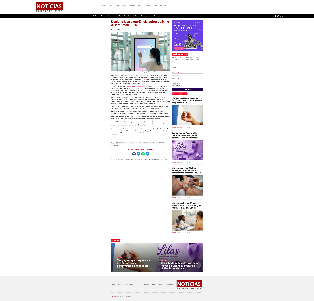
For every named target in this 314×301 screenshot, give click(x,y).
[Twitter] (278, 16)
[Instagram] (280, 16)
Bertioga (103, 5)
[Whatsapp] (282, 16)
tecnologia (115, 145)
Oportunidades (154, 16)
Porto (102, 16)
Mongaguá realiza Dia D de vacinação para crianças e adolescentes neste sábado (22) (186, 170)
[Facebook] (275, 16)
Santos (155, 5)
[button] (134, 154)
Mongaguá (132, 5)
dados (143, 79)
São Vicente (163, 5)
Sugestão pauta (176, 78)
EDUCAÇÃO (133, 143)
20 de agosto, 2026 (122, 271)
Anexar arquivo (176, 83)
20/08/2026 (187, 127)
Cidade (174, 67)
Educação (127, 16)
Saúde (118, 16)
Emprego (110, 16)
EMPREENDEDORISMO (146, 143)
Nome (173, 62)
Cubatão (110, 5)
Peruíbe (139, 5)
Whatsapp (175, 73)
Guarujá (117, 5)
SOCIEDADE (160, 143)
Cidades (120, 257)
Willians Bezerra (176, 127)
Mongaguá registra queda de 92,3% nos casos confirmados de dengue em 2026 (187, 100)
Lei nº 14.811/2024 (129, 75)
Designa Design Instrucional (135, 86)
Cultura (135, 16)
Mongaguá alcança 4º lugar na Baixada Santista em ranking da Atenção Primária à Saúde (186, 205)
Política (95, 16)
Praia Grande (147, 5)
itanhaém (124, 5)
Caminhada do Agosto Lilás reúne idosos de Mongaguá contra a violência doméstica (185, 135)
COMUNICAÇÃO (121, 143)
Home (87, 16)
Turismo (143, 16)
